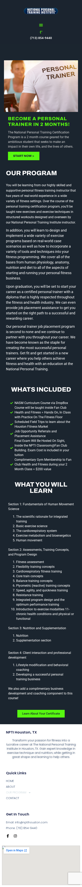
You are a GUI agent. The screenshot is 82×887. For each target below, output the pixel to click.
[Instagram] (15, 836)
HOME (10, 781)
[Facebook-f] (8, 836)
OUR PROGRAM (16, 792)
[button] (41, 25)
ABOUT (10, 787)
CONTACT (12, 798)
